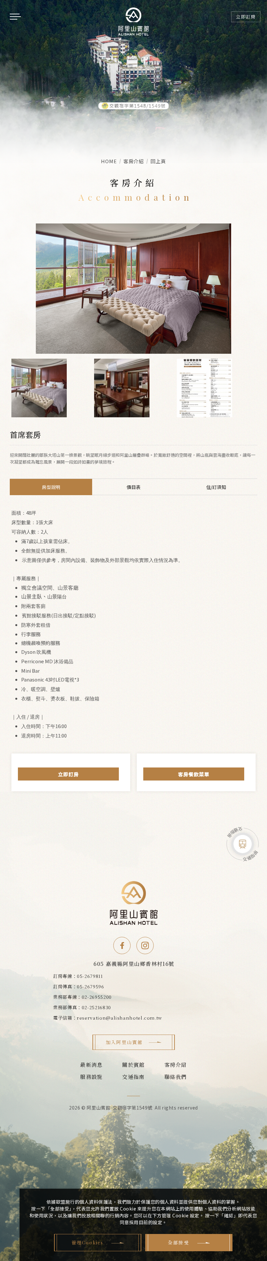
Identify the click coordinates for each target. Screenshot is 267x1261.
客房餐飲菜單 (193, 774)
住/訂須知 (216, 487)
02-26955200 (97, 997)
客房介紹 (175, 1064)
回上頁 (158, 161)
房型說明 (51, 487)
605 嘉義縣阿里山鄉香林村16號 (133, 963)
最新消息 (91, 1064)
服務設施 (91, 1076)
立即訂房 (68, 774)
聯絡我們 (175, 1076)
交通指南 (133, 1076)
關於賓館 (133, 1064)
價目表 (133, 487)
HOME (109, 161)
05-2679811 (90, 976)
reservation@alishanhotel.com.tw (119, 1017)
